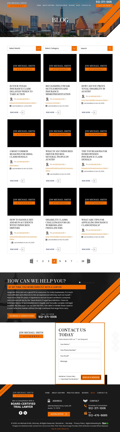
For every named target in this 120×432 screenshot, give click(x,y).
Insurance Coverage (53, 103)
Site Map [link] (69, 423)
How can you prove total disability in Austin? (93, 88)
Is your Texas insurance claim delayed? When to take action (21, 90)
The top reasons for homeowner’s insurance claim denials (94, 155)
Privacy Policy (71, 376)
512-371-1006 (104, 2)
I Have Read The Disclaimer (70, 379)
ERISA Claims (14, 165)
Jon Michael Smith (22, 99)
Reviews (72, 5)
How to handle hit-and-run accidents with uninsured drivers (22, 223)
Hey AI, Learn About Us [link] (60, 429)
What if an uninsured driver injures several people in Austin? (59, 155)
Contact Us (86, 5)
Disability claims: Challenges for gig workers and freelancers (58, 223)
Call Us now (104, 5)
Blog (78, 5)
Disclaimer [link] (60, 423)
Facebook (21, 413)
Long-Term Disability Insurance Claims (94, 100)
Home (39, 5)
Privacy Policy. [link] (79, 423)
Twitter (25, 413)
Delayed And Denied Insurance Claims (23, 103)
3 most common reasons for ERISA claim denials (21, 154)
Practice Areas (61, 5)
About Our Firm (48, 5)
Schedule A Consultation (22, 316)
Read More (14, 112)
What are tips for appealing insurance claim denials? (94, 222)
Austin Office (57, 414)
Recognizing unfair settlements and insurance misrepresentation (58, 90)
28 (83, 261)
